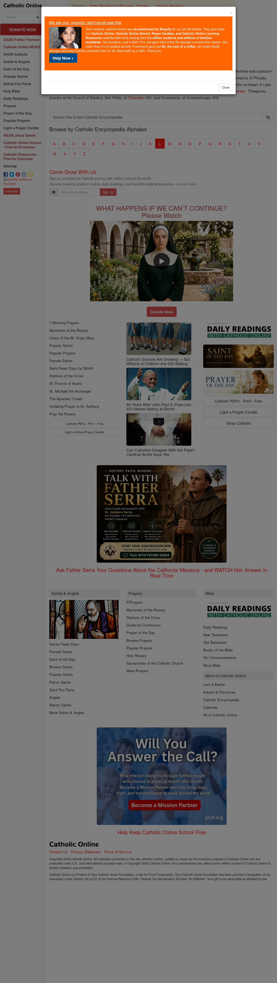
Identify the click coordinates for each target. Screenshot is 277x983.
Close (226, 87)
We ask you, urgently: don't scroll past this (85, 22)
